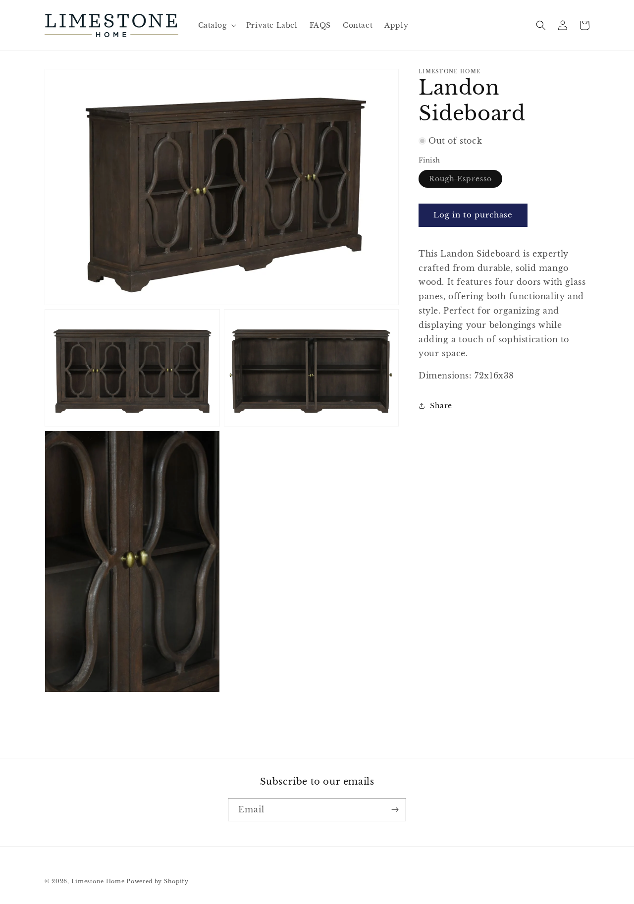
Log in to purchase (473, 214)
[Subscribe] (395, 809)
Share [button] (441, 405)
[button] (216, 25)
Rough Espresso (465, 180)
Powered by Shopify (157, 881)
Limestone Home (98, 881)
